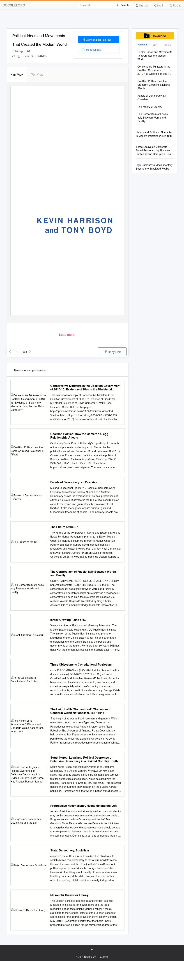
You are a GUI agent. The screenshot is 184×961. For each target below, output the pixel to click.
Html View (17, 74)
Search (124, 5)
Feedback (103, 957)
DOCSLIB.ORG (14, 5)
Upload (176, 5)
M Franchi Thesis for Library (69, 895)
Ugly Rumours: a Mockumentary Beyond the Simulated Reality (154, 166)
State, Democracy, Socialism (69, 850)
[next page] (30, 351)
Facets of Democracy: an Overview (74, 482)
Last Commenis (155, 45)
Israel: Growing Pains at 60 (68, 620)
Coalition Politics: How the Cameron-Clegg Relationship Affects (79, 435)
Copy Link (114, 352)
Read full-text (93, 49)
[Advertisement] (92, 20)
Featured (142, 44)
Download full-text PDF (99, 39)
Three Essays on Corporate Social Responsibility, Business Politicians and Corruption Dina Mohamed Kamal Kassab (153, 150)
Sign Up (143, 5)
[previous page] (10, 351)
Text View (37, 74)
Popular (167, 44)
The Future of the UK (64, 527)
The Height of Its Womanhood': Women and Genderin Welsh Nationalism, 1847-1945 (80, 711)
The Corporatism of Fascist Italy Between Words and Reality (83, 573)
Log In (160, 5)
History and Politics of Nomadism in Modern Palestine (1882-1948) (154, 134)
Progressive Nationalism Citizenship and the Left (83, 805)
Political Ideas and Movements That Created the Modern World (154, 55)
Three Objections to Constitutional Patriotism (81, 664)
